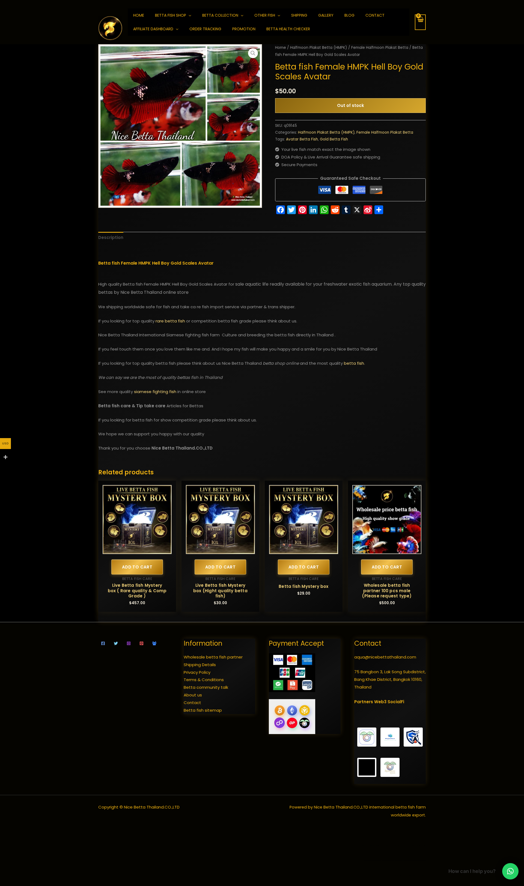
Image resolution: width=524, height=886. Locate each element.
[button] (253, 53)
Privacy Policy (197, 672)
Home (280, 47)
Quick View (137, 549)
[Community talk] (154, 643)
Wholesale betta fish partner (213, 657)
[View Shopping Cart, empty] (420, 22)
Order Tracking (205, 29)
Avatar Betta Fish (302, 139)
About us (193, 695)
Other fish (264, 15)
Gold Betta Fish (334, 139)
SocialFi (396, 702)
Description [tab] (110, 237)
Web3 (380, 702)
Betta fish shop (170, 15)
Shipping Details (200, 665)
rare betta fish (170, 321)
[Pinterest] (141, 643)
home (138, 15)
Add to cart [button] (137, 567)
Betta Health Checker (288, 29)
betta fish (354, 363)
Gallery (326, 15)
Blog (349, 15)
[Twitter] (116, 643)
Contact (375, 15)
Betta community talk (206, 687)
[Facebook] (103, 643)
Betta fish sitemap (203, 710)
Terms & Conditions (204, 680)
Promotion (243, 29)
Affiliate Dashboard (153, 29)
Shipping (299, 15)
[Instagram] (128, 643)
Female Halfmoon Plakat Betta (379, 47)
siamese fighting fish (155, 391)
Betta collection (220, 15)
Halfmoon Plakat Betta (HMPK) (318, 47)
